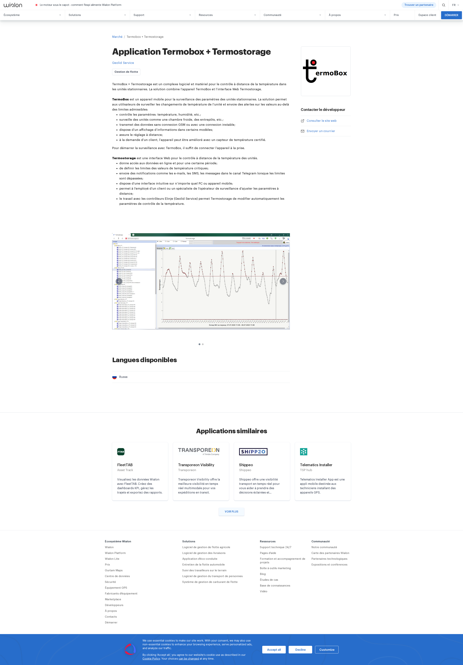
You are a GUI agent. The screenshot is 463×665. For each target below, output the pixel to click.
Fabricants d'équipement (121, 593)
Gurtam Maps (114, 570)
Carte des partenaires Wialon (330, 553)
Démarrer (451, 15)
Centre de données (117, 576)
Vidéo (263, 591)
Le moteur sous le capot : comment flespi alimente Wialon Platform (80, 5)
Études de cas (269, 580)
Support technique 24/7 (275, 547)
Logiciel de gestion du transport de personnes (212, 576)
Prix (107, 564)
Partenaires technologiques (329, 559)
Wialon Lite (112, 559)
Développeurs (114, 605)
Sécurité (110, 582)
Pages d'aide (268, 553)
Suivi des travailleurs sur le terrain (204, 570)
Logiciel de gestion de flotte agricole (206, 547)
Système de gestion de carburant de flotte (210, 582)
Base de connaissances (275, 585)
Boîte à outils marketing (275, 568)
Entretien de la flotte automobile (203, 564)
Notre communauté (324, 547)
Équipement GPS (116, 587)
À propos (111, 611)
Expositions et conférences (329, 564)
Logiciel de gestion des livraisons (204, 553)
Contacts (111, 616)
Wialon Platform (115, 553)
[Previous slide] (119, 281)
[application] (231, 649)
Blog (263, 574)
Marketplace (113, 599)
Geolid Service (123, 62)
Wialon (109, 547)
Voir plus (231, 512)
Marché (117, 36)
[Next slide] (283, 281)
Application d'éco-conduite (199, 559)
